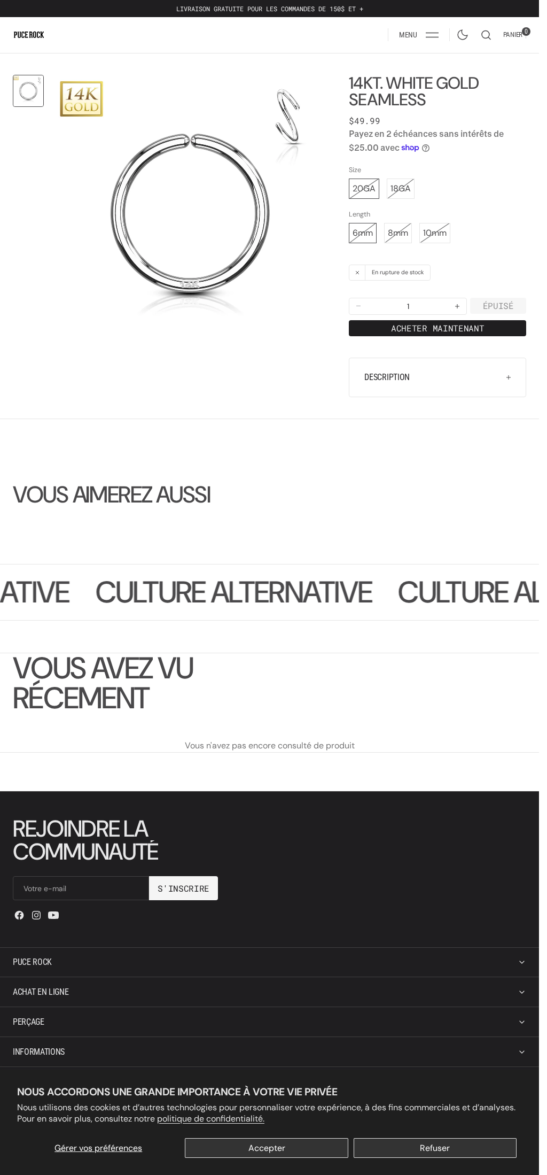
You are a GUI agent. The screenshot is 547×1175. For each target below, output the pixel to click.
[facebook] (19, 915)
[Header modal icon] (432, 34)
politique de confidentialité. (210, 1118)
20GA (366, 191)
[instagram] (36, 915)
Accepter (266, 1148)
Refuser (435, 1148)
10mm (436, 235)
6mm (365, 235)
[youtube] (53, 915)
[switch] (460, 32)
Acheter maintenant (437, 328)
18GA (402, 191)
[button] (419, 34)
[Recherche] (486, 35)
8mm (400, 235)
